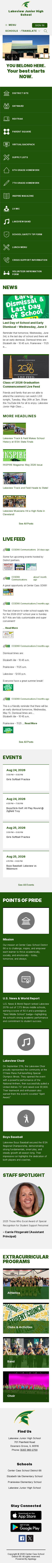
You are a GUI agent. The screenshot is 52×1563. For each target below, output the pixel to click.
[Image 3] (46, 56)
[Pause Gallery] (46, 51)
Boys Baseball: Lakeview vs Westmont (21, 867)
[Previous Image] (8, 57)
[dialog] (26, 1283)
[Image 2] (42, 56)
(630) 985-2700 (29, 1449)
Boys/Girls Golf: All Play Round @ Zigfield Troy (24, 809)
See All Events (26, 884)
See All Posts (26, 523)
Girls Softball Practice (19, 779)
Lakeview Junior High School (24, 1487)
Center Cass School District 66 (24, 1470)
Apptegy (32, 1559)
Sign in (39, 25)
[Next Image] (15, 57)
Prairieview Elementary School (24, 1482)
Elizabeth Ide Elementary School (24, 1476)
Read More (11, 627)
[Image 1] (37, 56)
